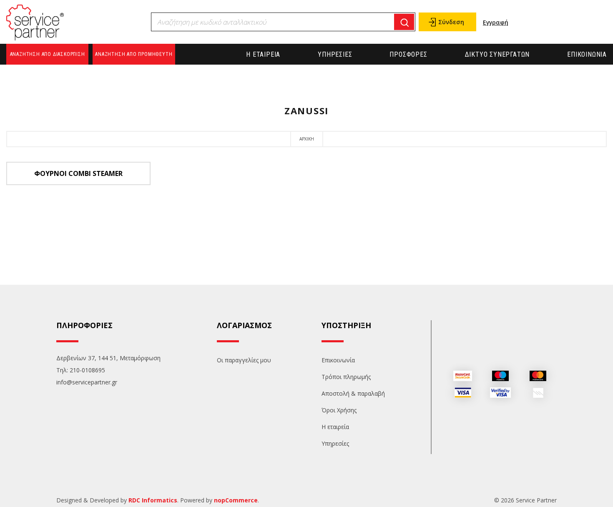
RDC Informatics (152, 500)
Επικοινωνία (587, 54)
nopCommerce (236, 500)
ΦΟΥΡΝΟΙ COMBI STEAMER (78, 173)
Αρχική (306, 139)
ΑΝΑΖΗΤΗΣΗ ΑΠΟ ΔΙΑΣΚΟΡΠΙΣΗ (47, 54)
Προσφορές (408, 54)
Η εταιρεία (263, 54)
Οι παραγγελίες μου (244, 360)
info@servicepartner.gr (86, 382)
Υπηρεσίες (335, 54)
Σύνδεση (451, 22)
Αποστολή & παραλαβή (353, 393)
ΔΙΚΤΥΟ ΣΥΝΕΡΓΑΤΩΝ (497, 54)
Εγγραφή (495, 22)
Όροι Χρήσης (339, 410)
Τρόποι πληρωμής (346, 377)
